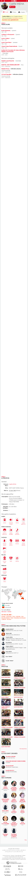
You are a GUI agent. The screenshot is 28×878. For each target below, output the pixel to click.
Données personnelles (7, 858)
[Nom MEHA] (3, 656)
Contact (6, 856)
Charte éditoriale (18, 855)
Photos (14, 12)
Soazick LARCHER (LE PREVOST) (14, 824)
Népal (11, 617)
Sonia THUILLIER (22, 823)
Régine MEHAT (9, 646)
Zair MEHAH (9, 642)
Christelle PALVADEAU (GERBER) (14, 789)
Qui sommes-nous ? (6, 855)
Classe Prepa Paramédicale (9, 46)
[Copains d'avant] (7, 872)
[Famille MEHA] (3, 661)
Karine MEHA (5, 810)
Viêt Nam (9, 619)
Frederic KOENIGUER (22, 788)
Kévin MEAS (9, 651)
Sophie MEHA (9, 637)
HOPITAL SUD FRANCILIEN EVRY (10, 64)
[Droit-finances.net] (20, 869)
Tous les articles (12, 856)
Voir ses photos (23, 748)
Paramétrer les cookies (16, 858)
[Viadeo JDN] (20, 872)
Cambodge (8, 616)
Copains (23, 12)
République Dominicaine (20, 617)
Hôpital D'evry (5, 68)
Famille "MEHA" (9, 660)
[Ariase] (7, 875)
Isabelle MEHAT (10, 629)
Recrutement (20, 856)
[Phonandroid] (20, 875)
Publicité (23, 855)
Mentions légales (5, 859)
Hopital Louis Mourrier (7, 61)
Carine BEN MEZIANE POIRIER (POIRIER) (15, 761)
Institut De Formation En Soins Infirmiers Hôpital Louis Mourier (13, 50)
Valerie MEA (9, 633)
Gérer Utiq (23, 858)
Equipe (12, 855)
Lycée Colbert (5, 38)
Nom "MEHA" (9, 656)
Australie (3, 616)
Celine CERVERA (5, 787)
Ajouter (13, 7)
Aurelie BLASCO (10, 770)
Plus (26, 840)
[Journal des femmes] (7, 866)
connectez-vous (16, 18)
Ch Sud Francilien (6, 74)
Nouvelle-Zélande (5, 617)
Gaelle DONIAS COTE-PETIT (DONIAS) (5, 800)
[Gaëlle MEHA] (4, 6)
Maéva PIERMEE (22, 811)
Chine (13, 616)
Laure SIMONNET (14, 811)
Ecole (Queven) (5, 30)
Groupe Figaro (12, 859)
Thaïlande (3, 619)
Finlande (9, 611)
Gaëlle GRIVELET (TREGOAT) (5, 707)
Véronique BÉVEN (5, 835)
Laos (22, 616)
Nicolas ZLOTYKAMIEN (5, 823)
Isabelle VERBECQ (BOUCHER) (22, 800)
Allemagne (4, 611)
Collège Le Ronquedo (7, 34)
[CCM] (20, 866)
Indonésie (18, 616)
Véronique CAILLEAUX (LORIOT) (14, 835)
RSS (16, 856)
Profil (6, 12)
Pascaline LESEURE (10, 756)
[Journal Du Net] (7, 869)
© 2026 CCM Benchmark (21, 859)
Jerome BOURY (10, 765)
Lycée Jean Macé (6, 42)
